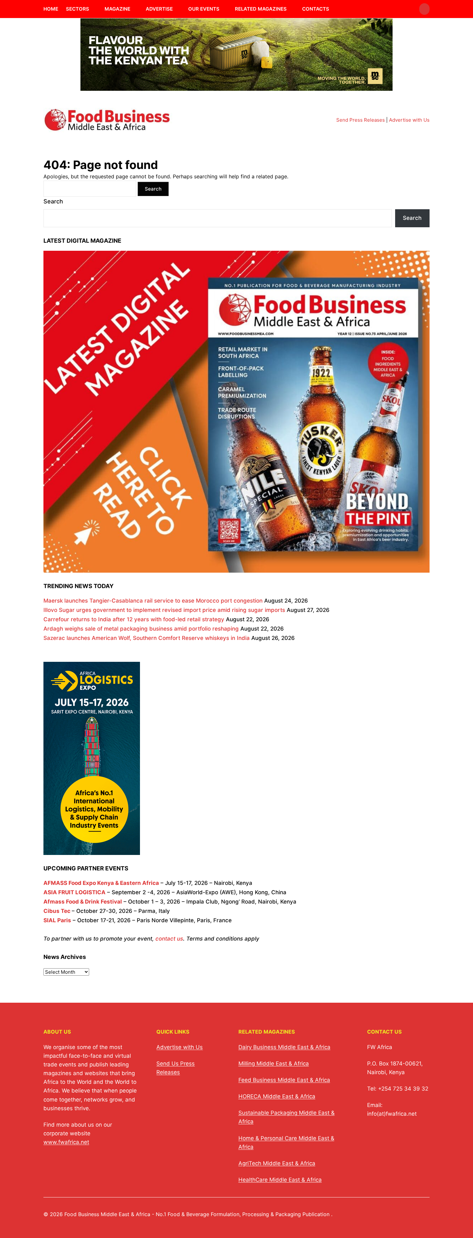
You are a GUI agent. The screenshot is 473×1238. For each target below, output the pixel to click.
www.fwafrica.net (66, 1142)
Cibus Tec (56, 911)
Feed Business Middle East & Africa (284, 1080)
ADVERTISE (159, 9)
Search (53, 201)
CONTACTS (315, 9)
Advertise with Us (409, 120)
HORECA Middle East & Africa (276, 1096)
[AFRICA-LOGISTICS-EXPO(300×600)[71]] (91, 850)
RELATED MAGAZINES (261, 9)
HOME (50, 9)
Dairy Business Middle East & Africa (284, 1047)
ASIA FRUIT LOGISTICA (74, 892)
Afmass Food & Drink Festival (82, 901)
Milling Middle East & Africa (273, 1063)
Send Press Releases (360, 120)
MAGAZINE (117, 9)
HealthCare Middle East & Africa (280, 1180)
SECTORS (77, 9)
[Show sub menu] (93, 9)
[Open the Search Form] (424, 9)
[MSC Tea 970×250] (236, 87)
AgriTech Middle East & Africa (276, 1163)
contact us (169, 938)
